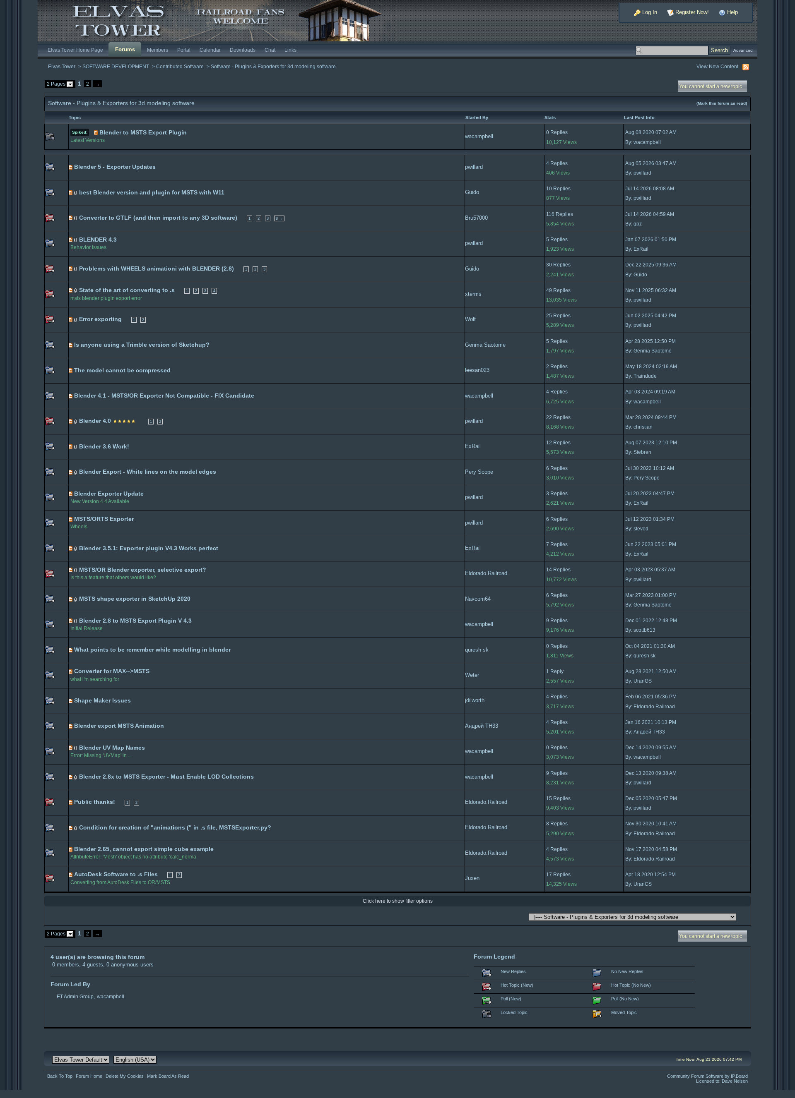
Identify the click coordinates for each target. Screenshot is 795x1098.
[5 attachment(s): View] (75, 218)
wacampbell (479, 136)
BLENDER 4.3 (98, 239)
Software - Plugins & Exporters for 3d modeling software (273, 66)
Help (731, 12)
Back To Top (59, 1076)
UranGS (643, 681)
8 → (279, 218)
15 (549, 798)
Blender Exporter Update (109, 493)
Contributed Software (180, 66)
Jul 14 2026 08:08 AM (649, 189)
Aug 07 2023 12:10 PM (651, 443)
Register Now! (691, 12)
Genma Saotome (485, 345)
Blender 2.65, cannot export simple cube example (144, 849)
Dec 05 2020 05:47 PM (651, 798)
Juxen (472, 878)
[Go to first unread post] (96, 132)
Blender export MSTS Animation (119, 725)
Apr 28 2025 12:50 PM (650, 341)
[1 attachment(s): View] (75, 599)
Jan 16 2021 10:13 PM (650, 722)
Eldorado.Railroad (486, 573)
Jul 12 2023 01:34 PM (650, 519)
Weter (472, 675)
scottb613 (644, 630)
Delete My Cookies (125, 1076)
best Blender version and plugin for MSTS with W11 (151, 192)
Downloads (242, 50)
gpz (638, 224)
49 (549, 290)
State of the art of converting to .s (127, 290)
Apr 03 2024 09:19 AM (650, 392)
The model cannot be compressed (122, 370)
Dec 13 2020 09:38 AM (651, 773)
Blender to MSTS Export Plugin (143, 132)
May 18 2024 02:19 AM (651, 366)
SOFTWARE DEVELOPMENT (115, 66)
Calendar (210, 50)
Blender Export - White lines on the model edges (147, 471)
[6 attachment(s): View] (75, 290)
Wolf (470, 319)
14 (549, 570)
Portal (183, 50)
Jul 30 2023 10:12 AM (649, 468)
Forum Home (89, 1076)
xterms (473, 294)
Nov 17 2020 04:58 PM (651, 849)
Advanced (743, 50)
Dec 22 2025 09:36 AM (651, 265)
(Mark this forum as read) (721, 103)
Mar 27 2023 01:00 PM (651, 595)
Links (290, 50)
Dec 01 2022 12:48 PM (651, 620)
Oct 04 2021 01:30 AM (650, 646)
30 (549, 265)
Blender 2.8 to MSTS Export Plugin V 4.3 (135, 620)
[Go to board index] (217, 20)
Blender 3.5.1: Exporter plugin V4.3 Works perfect (148, 548)
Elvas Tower (61, 66)
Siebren (642, 452)
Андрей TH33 (481, 726)
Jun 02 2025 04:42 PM (650, 316)
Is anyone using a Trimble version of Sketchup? (142, 344)
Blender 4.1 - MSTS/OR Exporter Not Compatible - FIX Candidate (164, 395)
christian (643, 427)
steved (641, 529)
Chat (270, 50)
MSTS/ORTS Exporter (104, 518)
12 (549, 443)
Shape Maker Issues (102, 700)
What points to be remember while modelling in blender (152, 649)
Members (157, 50)
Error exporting (100, 319)
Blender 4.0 (95, 420)
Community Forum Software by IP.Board (707, 1076)
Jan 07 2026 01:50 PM (650, 239)
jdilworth (474, 700)
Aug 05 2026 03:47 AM (651, 163)
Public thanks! (94, 801)
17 (549, 874)
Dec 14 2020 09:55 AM (651, 747)
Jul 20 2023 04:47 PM (650, 493)
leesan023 (477, 370)
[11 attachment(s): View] (75, 269)
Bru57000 (476, 218)
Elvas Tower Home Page (75, 50)
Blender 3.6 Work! (104, 446)
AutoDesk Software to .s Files (116, 874)
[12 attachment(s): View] (75, 319)
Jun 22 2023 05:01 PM (650, 544)
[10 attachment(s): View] (75, 421)
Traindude (645, 376)
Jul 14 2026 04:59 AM (649, 214)
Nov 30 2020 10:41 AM (651, 824)
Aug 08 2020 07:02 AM (651, 132)
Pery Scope (479, 472)
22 (549, 417)
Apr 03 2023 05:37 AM (650, 570)
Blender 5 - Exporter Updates (115, 166)
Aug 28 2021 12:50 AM (651, 671)
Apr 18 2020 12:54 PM (650, 874)
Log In (649, 12)
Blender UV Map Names (112, 747)
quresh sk (477, 650)
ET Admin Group (75, 996)
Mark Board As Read (168, 1076)
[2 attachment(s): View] (75, 192)
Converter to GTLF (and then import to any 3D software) (158, 217)
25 (549, 316)
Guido (472, 192)
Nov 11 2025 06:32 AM (650, 290)
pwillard (474, 167)
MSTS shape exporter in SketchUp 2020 (134, 598)
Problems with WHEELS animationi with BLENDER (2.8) (156, 268)
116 (550, 214)
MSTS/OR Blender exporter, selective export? (142, 569)
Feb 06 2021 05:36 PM (651, 697)
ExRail (641, 249)
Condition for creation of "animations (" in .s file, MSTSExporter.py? (175, 827)
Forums (125, 49)
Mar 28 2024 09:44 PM (651, 417)
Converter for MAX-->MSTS (111, 671)
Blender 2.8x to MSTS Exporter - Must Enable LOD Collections (166, 776)
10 (549, 189)
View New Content (717, 66)
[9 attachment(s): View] (75, 447)
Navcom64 (478, 599)
